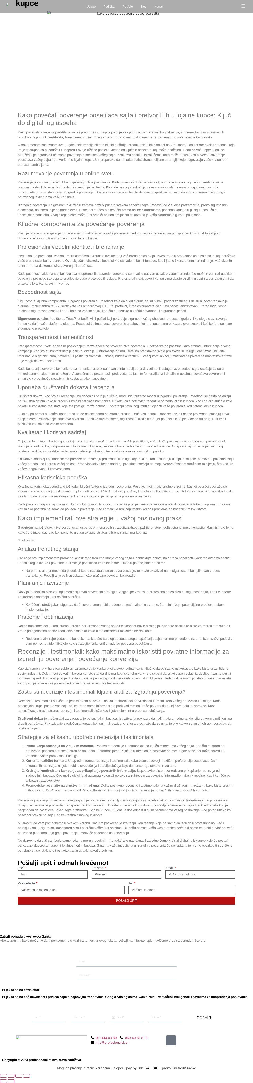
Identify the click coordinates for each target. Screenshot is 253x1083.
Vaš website (27, 883)
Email (169, 868)
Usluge (91, 6)
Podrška (109, 6)
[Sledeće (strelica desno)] (11, 1081)
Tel (130, 883)
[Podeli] (18, 1076)
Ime (21, 868)
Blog (143, 6)
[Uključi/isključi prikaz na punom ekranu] (11, 1076)
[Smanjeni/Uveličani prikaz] (3, 1076)
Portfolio (127, 6)
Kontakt (159, 6)
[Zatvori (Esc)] (26, 1076)
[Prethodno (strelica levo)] (3, 1081)
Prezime (98, 868)
